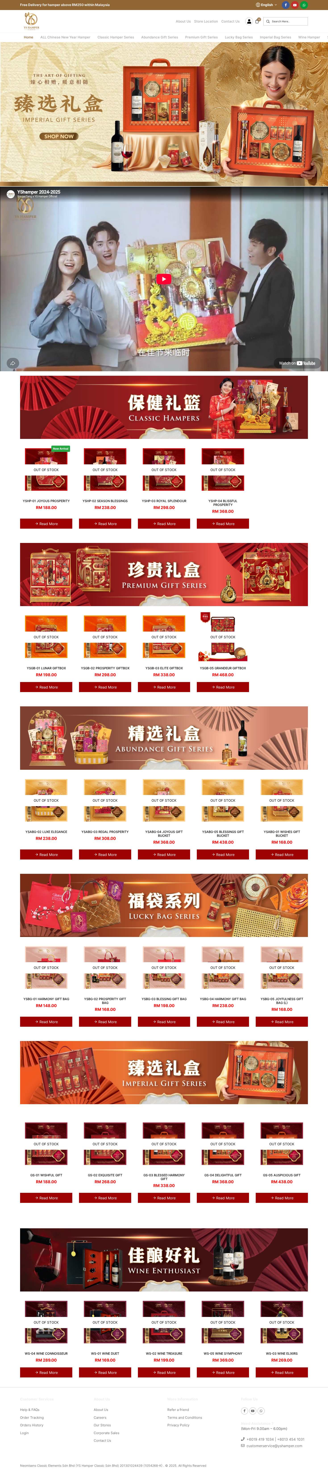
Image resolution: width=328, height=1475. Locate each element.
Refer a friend (178, 1410)
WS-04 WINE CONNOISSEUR (46, 1353)
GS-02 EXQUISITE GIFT (105, 1175)
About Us (183, 21)
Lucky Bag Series (239, 37)
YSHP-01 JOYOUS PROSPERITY (46, 501)
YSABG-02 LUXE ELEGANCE (46, 832)
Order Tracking (32, 1417)
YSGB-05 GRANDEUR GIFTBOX (223, 668)
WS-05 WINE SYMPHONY (223, 1353)
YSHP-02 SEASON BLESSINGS (105, 501)
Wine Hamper (309, 37)
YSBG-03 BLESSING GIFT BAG (164, 999)
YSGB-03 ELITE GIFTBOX (164, 668)
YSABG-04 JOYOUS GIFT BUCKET (164, 833)
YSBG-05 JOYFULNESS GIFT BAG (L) (282, 1001)
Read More (48, 524)
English (267, 5)
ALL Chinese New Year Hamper (65, 37)
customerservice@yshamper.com (274, 1446)
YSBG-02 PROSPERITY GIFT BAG (105, 1001)
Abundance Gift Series (159, 37)
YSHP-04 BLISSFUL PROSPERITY (222, 503)
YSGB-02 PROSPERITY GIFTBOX (105, 668)
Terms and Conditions (184, 1417)
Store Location (206, 21)
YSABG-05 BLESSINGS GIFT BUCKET (223, 833)
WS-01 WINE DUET (105, 1353)
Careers (100, 1417)
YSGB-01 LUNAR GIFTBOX (46, 668)
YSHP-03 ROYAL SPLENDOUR (164, 501)
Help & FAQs (29, 1410)
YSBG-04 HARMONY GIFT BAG (223, 999)
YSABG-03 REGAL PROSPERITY (105, 832)
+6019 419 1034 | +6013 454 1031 (275, 1439)
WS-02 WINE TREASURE (164, 1353)
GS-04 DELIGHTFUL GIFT (223, 1175)
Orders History (31, 1425)
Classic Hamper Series (116, 37)
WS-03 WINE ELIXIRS (282, 1353)
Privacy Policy (178, 1425)
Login (24, 1433)
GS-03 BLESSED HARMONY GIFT (164, 1177)
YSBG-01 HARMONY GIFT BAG (46, 999)
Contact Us (230, 21)
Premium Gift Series (201, 37)
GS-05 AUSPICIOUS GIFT (282, 1175)
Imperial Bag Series (275, 37)
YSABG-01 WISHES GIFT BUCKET (282, 833)
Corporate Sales (106, 1433)
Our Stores (102, 1425)
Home (28, 37)
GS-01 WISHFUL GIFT (46, 1175)
